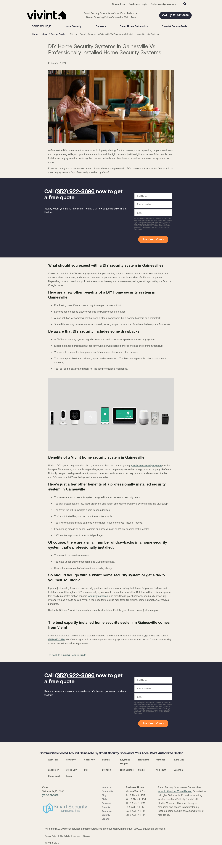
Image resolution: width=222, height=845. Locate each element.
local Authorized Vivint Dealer (175, 791)
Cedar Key (89, 759)
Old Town (161, 769)
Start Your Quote (153, 239)
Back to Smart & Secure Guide (68, 655)
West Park (53, 759)
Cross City (71, 769)
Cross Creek (54, 775)
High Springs (127, 769)
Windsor (160, 759)
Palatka (106, 759)
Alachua (178, 769)
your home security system (146, 465)
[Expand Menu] (83, 26)
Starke (141, 769)
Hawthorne (143, 759)
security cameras (98, 596)
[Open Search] (184, 3)
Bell (86, 769)
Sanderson (53, 769)
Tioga (69, 775)
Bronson (106, 769)
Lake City (179, 759)
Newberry (71, 759)
